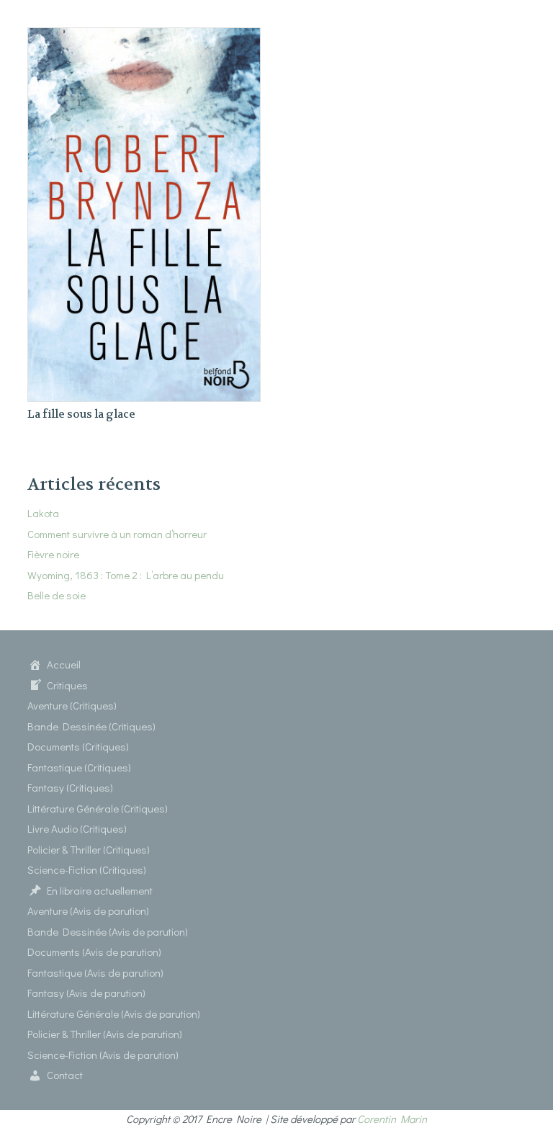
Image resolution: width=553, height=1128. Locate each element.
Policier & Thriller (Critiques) (88, 849)
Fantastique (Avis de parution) (95, 972)
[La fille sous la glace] (144, 36)
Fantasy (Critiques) (70, 787)
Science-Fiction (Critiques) (86, 869)
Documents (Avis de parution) (94, 951)
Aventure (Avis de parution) (88, 910)
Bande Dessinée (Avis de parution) (107, 931)
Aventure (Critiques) (72, 705)
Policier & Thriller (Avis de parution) (104, 1033)
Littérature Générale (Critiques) (97, 808)
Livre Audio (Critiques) (77, 828)
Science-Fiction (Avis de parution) (103, 1054)
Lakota (43, 513)
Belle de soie (56, 595)
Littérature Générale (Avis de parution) (113, 1013)
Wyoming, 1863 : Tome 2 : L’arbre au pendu (125, 575)
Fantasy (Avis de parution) (86, 992)
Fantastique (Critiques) (79, 767)
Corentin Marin (392, 1118)
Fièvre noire (53, 554)
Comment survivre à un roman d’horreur (117, 534)
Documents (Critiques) (78, 746)
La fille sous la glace (81, 414)
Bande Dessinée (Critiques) (91, 726)
